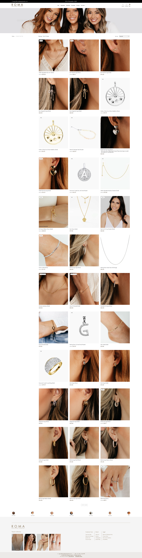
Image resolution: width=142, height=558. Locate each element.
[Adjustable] (110, 513)
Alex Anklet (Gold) (104, 344)
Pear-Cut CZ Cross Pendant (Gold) (108, 229)
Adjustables (63, 5)
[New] (128, 513)
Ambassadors (98, 537)
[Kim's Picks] (90, 513)
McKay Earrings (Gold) (43, 460)
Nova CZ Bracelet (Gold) (75, 306)
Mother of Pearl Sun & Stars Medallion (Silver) (110, 111)
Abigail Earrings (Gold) (74, 421)
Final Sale (82, 5)
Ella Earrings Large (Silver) (75, 267)
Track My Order (88, 534)
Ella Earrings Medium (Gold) (45, 498)
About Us (97, 534)
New (58, 5)
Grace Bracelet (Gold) (43, 344)
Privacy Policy (105, 536)
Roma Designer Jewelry (69, 555)
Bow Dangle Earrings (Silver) (45, 111)
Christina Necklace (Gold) (44, 306)
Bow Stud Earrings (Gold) (106, 72)
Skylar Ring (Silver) (104, 498)
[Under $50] (32, 513)
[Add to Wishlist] (67, 40)
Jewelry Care (88, 537)
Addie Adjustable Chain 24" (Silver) (46, 72)
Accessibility (105, 539)
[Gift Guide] (13, 513)
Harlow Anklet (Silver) (43, 267)
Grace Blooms (71, 556)
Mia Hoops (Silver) (74, 383)
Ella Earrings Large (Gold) (75, 498)
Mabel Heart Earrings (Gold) (45, 190)
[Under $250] (71, 513)
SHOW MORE (84, 505)
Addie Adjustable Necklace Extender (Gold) (110, 190)
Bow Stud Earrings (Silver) (75, 72)
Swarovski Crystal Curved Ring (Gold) (47, 383)
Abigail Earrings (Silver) (44, 421)
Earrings (77, 5)
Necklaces (68, 5)
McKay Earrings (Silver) (105, 421)
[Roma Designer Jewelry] (17, 5)
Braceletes (73, 5)
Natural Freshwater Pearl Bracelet (76, 149)
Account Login (88, 539)
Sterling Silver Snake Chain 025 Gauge (109, 267)
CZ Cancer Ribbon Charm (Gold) (46, 229)
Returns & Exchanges (89, 536)
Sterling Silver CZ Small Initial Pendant (78, 344)
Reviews (97, 536)
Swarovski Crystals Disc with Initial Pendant (78, 190)
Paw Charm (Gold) (73, 229)
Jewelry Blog (98, 539)
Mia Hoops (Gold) (104, 383)
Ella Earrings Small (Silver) (75, 460)
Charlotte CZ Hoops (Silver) (106, 306)
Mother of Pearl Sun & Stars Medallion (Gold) (48, 149)
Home (13, 36)
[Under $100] (51, 513)
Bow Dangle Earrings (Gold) (75, 111)
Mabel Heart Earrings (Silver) (107, 149)
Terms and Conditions (107, 537)
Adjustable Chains (78, 556)
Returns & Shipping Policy (108, 534)
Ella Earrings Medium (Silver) (107, 460)
